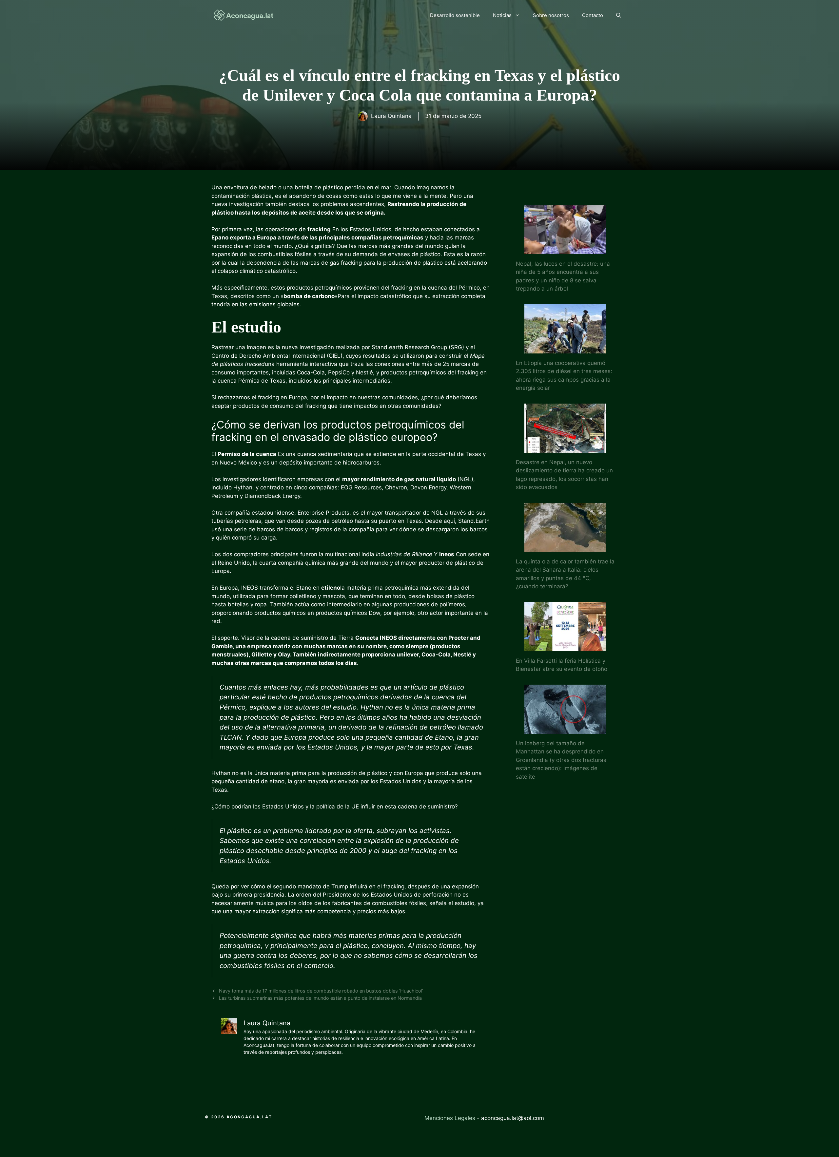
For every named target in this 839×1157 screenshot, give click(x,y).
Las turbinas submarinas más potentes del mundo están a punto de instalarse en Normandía (320, 998)
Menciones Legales (449, 1118)
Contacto (592, 15)
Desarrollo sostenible (455, 15)
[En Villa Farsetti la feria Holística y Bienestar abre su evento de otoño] (565, 646)
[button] (619, 15)
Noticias (502, 15)
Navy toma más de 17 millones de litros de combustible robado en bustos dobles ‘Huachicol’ (321, 991)
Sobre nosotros (551, 15)
